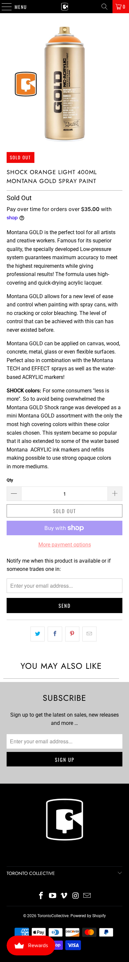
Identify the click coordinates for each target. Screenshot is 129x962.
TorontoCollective (52, 916)
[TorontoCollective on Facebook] (41, 896)
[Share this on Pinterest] (72, 634)
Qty (10, 480)
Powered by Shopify (88, 916)
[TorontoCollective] (64, 6)
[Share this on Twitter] (37, 634)
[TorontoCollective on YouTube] (53, 896)
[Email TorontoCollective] (87, 896)
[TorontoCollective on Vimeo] (64, 896)
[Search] (104, 6)
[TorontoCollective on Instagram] (76, 896)
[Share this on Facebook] (55, 634)
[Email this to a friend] (89, 634)
